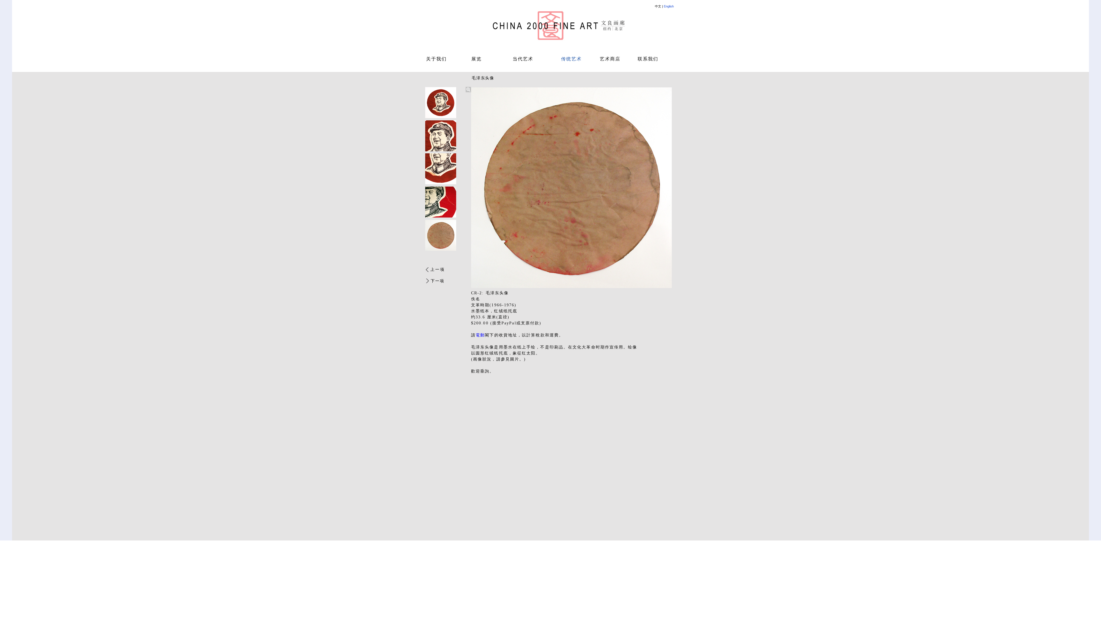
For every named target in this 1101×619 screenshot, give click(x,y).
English (669, 6)
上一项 (437, 269)
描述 (429, 256)
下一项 (437, 281)
